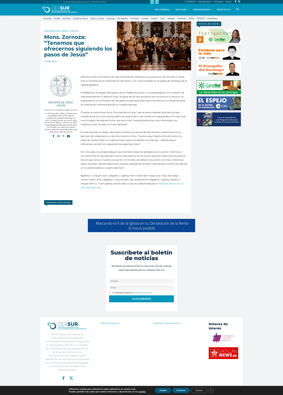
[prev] (152, 2)
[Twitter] (239, 2)
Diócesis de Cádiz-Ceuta (61, 104)
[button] (237, 9)
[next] (157, 2)
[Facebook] (235, 2)
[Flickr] (58, 136)
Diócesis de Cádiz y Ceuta (61, 31)
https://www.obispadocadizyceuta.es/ (61, 110)
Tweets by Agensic (109, 323)
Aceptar (163, 390)
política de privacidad (142, 292)
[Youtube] (68, 136)
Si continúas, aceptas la (132, 292)
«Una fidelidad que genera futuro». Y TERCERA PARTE (84, 2)
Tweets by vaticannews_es (166, 323)
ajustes (142, 391)
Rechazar (181, 390)
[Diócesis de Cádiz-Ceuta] (61, 86)
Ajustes (199, 390)
